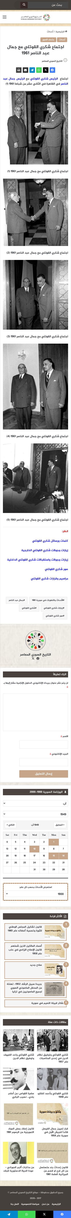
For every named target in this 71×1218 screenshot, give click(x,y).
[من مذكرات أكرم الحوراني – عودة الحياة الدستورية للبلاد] (18, 1153)
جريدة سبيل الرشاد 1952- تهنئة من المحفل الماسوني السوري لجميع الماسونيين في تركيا (24, 988)
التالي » (10, 825)
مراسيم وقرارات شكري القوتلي (49, 578)
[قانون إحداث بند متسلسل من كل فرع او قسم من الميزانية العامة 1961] (52, 1153)
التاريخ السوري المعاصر (52, 61)
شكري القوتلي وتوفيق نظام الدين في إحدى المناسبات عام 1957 (52, 1058)
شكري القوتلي (28, 608)
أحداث (50, 32)
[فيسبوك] (52, 70)
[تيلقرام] (32, 70)
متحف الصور (48, 40)
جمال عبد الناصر (16, 600)
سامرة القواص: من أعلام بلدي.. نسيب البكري (21, 1095)
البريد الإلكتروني (59, 754)
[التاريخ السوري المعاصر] (35, 17)
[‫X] (45, 70)
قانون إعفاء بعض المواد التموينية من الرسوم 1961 (20, 1130)
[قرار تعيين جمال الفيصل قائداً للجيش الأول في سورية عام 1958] (52, 1114)
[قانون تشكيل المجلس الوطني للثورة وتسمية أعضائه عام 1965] (55, 932)
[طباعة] (18, 70)
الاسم (64, 736)
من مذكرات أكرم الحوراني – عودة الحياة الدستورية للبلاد (18, 1169)
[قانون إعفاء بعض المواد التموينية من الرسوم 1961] (18, 1114)
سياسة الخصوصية (30, 1204)
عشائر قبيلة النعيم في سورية (48, 1003)
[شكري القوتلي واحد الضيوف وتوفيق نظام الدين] (18, 1040)
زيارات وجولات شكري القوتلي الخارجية (44, 550)
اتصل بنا (15, 1204)
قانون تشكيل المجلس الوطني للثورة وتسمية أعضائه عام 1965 (25, 929)
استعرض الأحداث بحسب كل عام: (35, 887)
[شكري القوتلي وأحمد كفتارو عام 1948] (52, 1079)
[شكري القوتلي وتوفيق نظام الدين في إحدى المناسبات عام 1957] (52, 1040)
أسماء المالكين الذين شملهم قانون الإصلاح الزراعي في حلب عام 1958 (25, 950)
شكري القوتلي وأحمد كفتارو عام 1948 (53, 1095)
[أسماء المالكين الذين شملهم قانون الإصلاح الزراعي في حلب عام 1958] (55, 951)
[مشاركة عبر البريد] (25, 70)
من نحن (45, 1204)
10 (34, 849)
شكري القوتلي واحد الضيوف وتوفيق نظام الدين (18, 1056)
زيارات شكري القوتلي (53, 608)
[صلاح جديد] (55, 970)
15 (54, 856)
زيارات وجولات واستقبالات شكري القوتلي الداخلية (37, 559)
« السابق (60, 825)
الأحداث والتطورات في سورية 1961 (47, 600)
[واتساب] (39, 70)
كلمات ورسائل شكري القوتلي (50, 541)
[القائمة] (4, 19)
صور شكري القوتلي (56, 569)
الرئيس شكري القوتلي (44, 78)
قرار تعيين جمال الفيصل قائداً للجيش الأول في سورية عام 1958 (55, 1132)
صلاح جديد (36, 965)
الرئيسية (60, 32)
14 (63, 856)
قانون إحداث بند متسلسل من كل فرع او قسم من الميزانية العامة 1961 (53, 1170)
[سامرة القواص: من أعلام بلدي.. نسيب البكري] (18, 1079)
